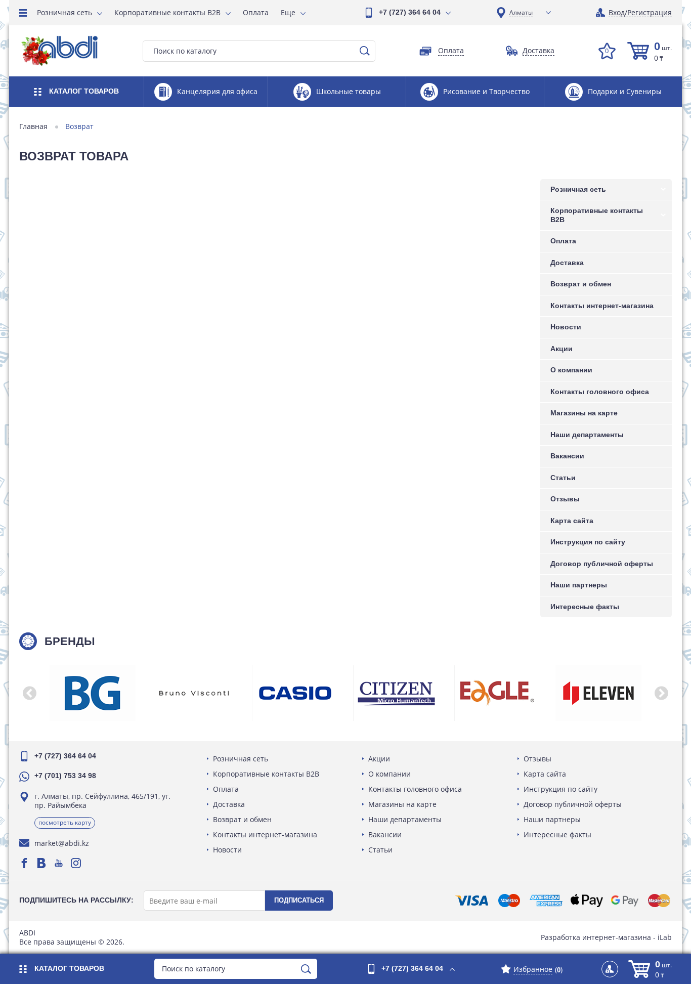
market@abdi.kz (61, 843)
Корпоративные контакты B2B (167, 12)
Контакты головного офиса (599, 392)
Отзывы (565, 499)
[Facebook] (24, 863)
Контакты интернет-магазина (602, 306)
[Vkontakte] (41, 863)
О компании (571, 370)
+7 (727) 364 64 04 (410, 12)
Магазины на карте (584, 413)
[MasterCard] (659, 900)
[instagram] (76, 863)
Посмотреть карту (64, 822)
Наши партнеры (578, 585)
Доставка (567, 263)
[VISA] (471, 900)
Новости (565, 327)
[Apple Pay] (586, 900)
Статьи (563, 478)
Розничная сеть (64, 12)
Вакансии (567, 456)
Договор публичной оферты (601, 564)
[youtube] (59, 863)
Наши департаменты (587, 435)
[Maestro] (509, 900)
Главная (33, 126)
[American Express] (546, 900)
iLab (665, 937)
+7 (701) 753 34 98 (65, 776)
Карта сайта (571, 521)
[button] (29, 693)
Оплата (256, 12)
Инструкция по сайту (587, 542)
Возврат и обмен (580, 284)
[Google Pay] (624, 900)
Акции (561, 349)
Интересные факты (584, 607)
